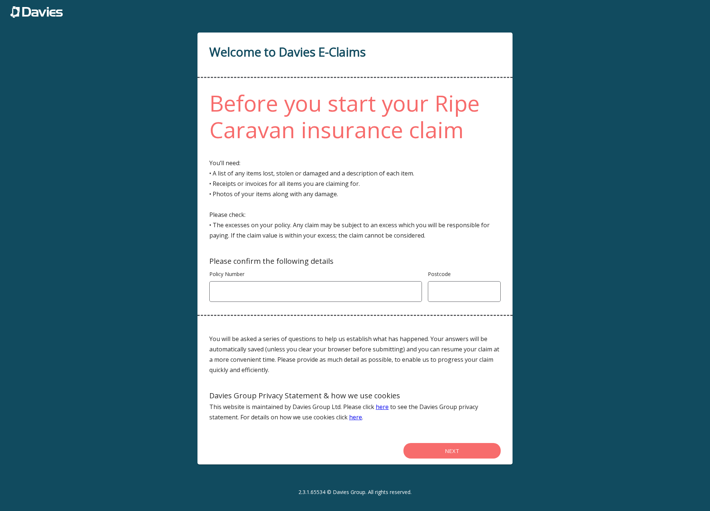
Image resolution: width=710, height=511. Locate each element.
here (382, 407)
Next (452, 450)
